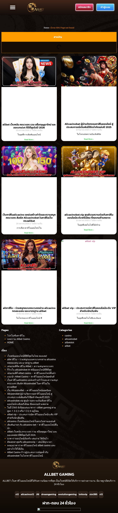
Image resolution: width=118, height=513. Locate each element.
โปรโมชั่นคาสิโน (15, 335)
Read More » (29, 140)
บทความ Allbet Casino (18, 339)
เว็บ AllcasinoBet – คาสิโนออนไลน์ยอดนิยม (29, 390)
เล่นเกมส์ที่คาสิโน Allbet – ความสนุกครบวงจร (30, 366)
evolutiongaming (67, 494)
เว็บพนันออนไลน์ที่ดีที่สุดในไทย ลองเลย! (27, 356)
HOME (10, 342)
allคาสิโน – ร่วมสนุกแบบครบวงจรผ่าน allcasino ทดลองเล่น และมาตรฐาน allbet (29, 309)
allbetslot (69, 342)
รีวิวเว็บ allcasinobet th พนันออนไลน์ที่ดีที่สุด (29, 369)
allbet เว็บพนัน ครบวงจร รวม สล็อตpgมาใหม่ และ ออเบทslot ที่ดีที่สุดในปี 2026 (29, 126)
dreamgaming (48, 494)
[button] (12, 7)
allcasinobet (71, 339)
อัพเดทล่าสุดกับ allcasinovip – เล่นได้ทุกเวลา (29, 442)
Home (46, 27)
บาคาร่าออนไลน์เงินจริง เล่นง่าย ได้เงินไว (27, 438)
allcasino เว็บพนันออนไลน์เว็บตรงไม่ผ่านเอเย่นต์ (31, 421)
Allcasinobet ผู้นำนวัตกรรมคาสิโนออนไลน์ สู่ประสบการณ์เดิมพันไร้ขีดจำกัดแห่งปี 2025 (89, 125)
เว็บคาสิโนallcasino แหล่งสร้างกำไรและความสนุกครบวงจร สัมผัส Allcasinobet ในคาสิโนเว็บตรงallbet (29, 218)
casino (68, 335)
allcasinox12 (27, 494)
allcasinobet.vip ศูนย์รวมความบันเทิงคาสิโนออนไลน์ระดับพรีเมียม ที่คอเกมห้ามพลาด (88, 216)
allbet (67, 346)
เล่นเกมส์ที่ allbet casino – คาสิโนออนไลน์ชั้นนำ (31, 373)
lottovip (83, 494)
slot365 (93, 494)
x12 (17, 494)
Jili (37, 494)
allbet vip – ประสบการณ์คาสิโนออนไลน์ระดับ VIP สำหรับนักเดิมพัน (89, 309)
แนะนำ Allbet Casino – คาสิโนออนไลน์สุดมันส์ (30, 376)
